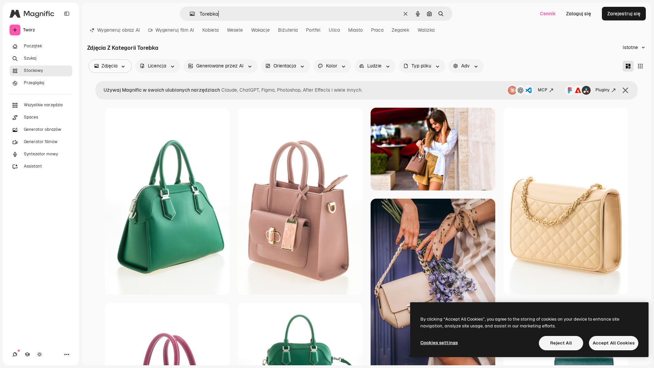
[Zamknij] (625, 90)
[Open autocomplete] (189, 13)
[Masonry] (628, 66)
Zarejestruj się (623, 14)
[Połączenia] (15, 354)
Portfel (313, 30)
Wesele (235, 30)
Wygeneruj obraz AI (118, 30)
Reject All (561, 343)
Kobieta (210, 30)
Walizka (426, 30)
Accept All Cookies (614, 343)
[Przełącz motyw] (39, 354)
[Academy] (27, 354)
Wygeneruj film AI (174, 30)
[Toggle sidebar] (66, 13)
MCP (542, 90)
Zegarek (400, 30)
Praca (377, 30)
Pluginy (602, 90)
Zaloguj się (578, 14)
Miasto (355, 30)
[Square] (640, 66)
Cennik (548, 14)
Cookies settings (439, 343)
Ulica (334, 30)
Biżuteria (288, 30)
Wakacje (260, 30)
